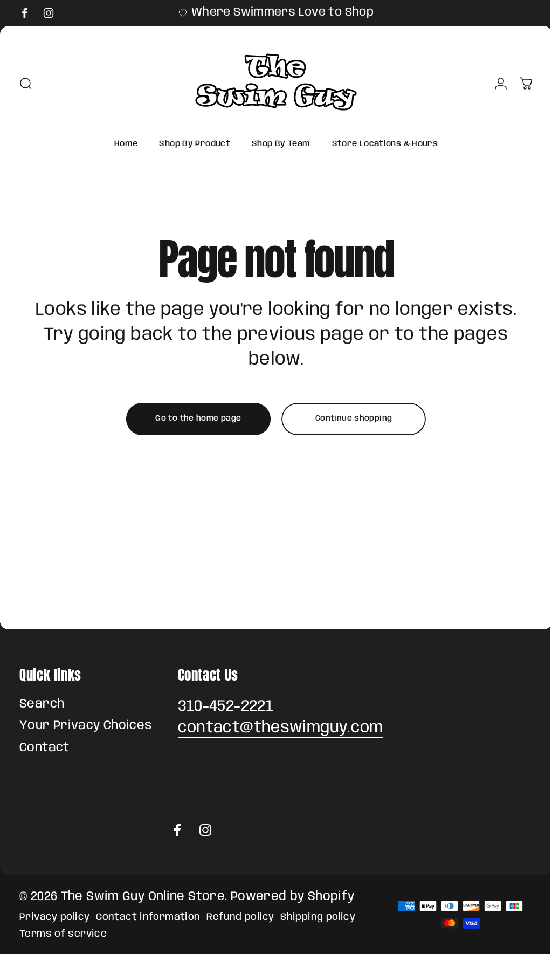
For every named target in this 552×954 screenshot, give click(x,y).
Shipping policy (317, 917)
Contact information (148, 917)
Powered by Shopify (293, 896)
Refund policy (240, 917)
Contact (44, 748)
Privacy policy (54, 917)
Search (41, 704)
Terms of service (63, 934)
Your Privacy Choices (85, 725)
